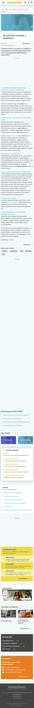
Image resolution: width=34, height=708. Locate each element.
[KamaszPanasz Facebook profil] (17, 595)
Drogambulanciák (8, 640)
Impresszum (17, 694)
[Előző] (26, 433)
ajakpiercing (14, 136)
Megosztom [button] (26, 43)
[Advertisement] (17, 335)
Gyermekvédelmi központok (11, 646)
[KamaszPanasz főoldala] (14, 2)
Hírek (6, 9)
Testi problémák (12, 9)
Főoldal (3, 9)
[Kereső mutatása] (25, 2)
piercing (28, 251)
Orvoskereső (6, 649)
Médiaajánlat (17, 696)
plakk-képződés (13, 202)
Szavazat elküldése (23, 676)
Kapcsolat (17, 698)
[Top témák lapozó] (17, 433)
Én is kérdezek (23, 578)
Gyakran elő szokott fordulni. (13, 672)
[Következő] (31, 433)
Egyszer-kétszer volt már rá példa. (14, 670)
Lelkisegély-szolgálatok (9, 643)
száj (3, 254)
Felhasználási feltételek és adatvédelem (17, 692)
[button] (28, 2)
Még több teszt (24, 628)
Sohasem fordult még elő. (12, 667)
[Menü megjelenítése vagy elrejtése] (3, 2)
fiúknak (4, 251)
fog (21, 251)
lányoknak (13, 251)
